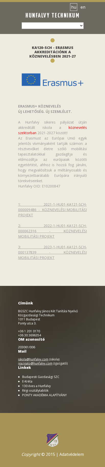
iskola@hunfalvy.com (33, 359)
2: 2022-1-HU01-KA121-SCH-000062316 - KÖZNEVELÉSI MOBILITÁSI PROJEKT (52, 231)
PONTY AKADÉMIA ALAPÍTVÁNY (44, 395)
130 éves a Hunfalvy (36, 386)
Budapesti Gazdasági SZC (40, 377)
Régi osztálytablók (35, 391)
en (83, 7)
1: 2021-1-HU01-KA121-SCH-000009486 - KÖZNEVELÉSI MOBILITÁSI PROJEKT (52, 209)
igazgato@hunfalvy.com (35, 363)
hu (73, 7)
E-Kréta (27, 381)
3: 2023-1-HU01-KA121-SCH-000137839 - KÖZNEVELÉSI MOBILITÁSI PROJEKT (52, 252)
